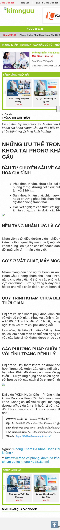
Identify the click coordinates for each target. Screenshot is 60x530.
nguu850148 (35, 28)
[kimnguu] (19, 10)
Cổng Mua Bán (7, 2)
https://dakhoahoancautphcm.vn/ (33, 436)
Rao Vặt (25, 2)
